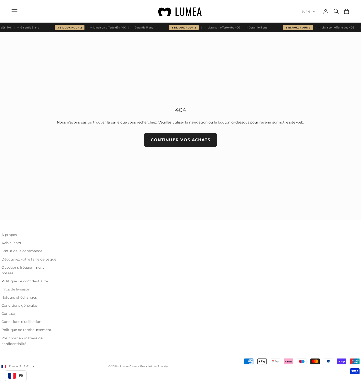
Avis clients (11, 243)
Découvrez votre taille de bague (28, 259)
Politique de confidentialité (24, 281)
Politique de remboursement (26, 330)
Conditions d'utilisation (21, 321)
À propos (9, 235)
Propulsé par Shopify (154, 366)
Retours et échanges (19, 297)
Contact (8, 313)
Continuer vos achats (180, 140)
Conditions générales (19, 305)
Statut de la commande (21, 251)
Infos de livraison (15, 289)
